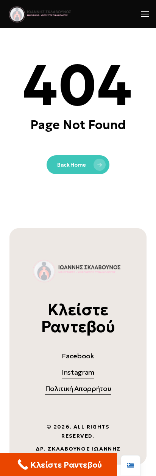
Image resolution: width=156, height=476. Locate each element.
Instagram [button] (78, 372)
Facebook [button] (78, 355)
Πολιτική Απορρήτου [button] (78, 388)
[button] (145, 14)
